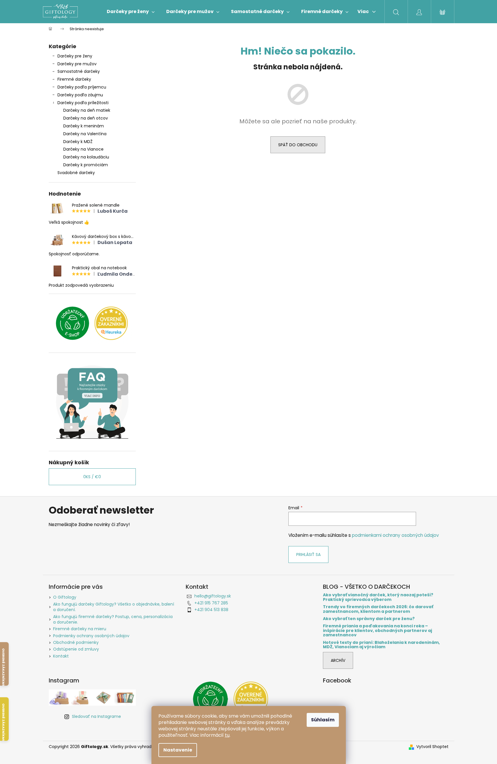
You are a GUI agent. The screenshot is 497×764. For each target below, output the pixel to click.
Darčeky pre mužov (77, 64)
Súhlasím (323, 719)
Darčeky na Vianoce (83, 149)
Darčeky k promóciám (85, 165)
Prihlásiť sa (308, 554)
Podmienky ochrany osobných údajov (91, 636)
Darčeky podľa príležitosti (83, 103)
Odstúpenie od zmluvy (76, 649)
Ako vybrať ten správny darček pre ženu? (369, 619)
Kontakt (61, 656)
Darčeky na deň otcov (85, 118)
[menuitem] (130, 11)
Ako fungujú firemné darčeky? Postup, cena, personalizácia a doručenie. (113, 619)
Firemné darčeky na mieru (79, 629)
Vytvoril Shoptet (432, 746)
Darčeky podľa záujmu (80, 95)
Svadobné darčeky (76, 173)
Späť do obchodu (297, 145)
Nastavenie (177, 750)
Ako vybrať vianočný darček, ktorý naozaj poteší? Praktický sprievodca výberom (378, 597)
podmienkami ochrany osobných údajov (395, 535)
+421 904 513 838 (211, 610)
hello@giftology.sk (212, 596)
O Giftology (64, 597)
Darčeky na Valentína (84, 134)
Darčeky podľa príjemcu (81, 87)
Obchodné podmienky (76, 642)
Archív (338, 660)
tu (227, 735)
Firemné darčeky (74, 79)
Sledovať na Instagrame (96, 716)
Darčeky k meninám (83, 126)
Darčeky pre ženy (74, 56)
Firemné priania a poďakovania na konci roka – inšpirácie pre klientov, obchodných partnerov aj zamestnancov (377, 630)
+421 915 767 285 (211, 603)
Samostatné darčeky (78, 71)
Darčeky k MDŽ (78, 142)
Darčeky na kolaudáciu (86, 157)
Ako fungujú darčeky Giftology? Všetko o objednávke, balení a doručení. (113, 607)
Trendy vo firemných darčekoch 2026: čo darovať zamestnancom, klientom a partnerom (378, 609)
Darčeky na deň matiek (86, 110)
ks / (92, 477)
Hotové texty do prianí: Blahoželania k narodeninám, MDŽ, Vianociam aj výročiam (381, 644)
